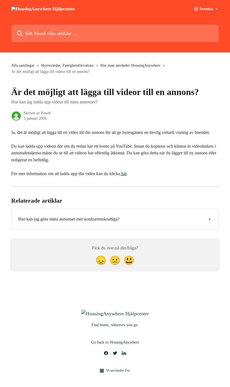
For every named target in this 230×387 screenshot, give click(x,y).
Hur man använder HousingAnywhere (130, 65)
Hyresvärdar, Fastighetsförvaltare (67, 65)
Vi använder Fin (118, 370)
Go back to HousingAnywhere (115, 342)
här (123, 173)
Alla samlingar (22, 65)
